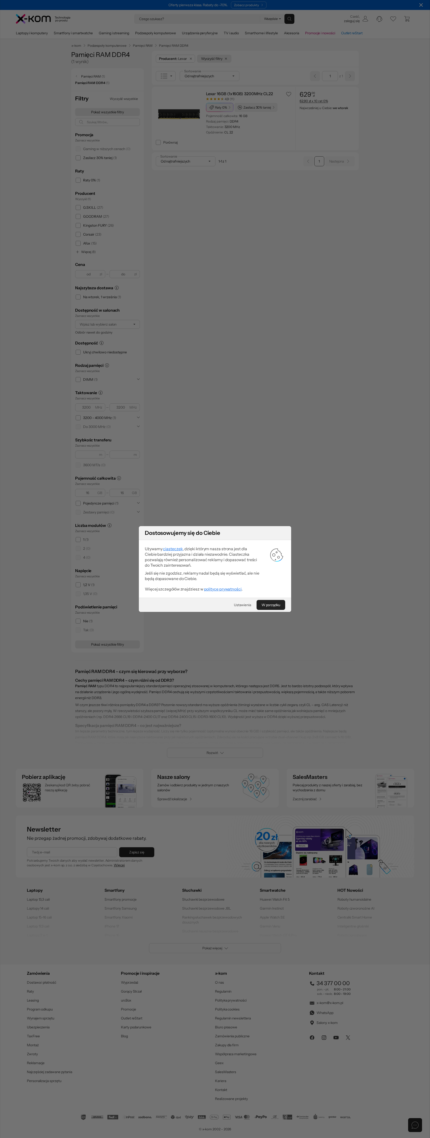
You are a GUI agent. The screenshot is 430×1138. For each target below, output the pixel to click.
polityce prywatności (223, 589)
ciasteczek (173, 548)
